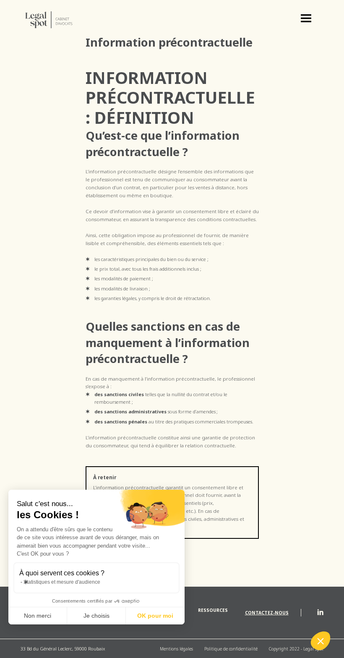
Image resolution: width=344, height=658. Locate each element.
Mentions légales (176, 649)
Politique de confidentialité (231, 649)
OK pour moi (155, 615)
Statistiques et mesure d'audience (61, 582)
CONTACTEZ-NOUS (267, 613)
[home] (54, 20)
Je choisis (96, 615)
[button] (306, 19)
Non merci (37, 615)
